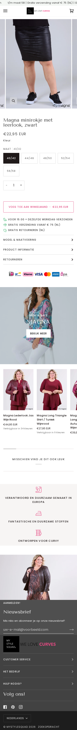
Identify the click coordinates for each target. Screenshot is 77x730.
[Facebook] (5, 707)
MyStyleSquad (17, 727)
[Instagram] (21, 707)
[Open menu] (9, 11)
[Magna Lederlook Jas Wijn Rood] (18, 389)
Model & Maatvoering (20, 239)
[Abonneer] (68, 629)
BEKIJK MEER (38, 333)
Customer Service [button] (17, 659)
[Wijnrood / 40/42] (18, 389)
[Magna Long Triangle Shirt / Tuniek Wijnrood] (52, 389)
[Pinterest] (13, 707)
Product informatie (18, 249)
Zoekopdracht (49, 727)
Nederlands (16, 718)
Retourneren (12, 259)
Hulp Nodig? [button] (12, 683)
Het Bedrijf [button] (11, 671)
